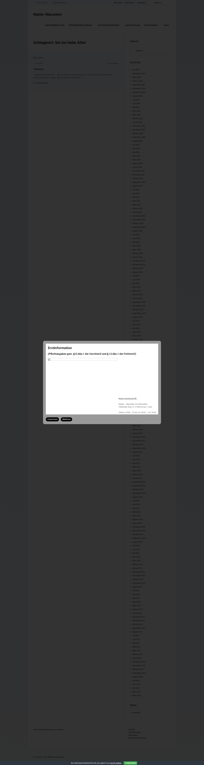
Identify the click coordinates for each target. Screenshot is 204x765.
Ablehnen (66, 419)
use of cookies (115, 763)
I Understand (130, 763)
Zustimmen (52, 419)
